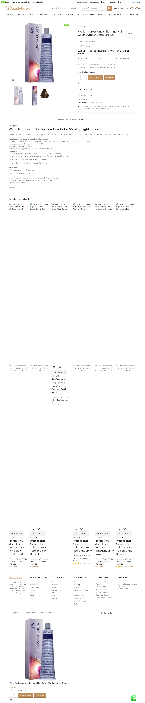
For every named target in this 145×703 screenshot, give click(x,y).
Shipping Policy (101, 589)
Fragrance (78, 582)
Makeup (77, 585)
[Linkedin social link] (107, 613)
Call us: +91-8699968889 (123, 588)
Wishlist (33, 598)
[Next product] (84, 26)
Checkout (34, 590)
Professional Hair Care (86, 109)
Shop (32, 596)
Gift (75, 604)
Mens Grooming (80, 601)
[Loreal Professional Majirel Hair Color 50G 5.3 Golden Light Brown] (126, 284)
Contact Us (34, 585)
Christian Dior (57, 593)
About (32, 582)
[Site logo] (18, 8)
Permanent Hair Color (122, 106)
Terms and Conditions (104, 592)
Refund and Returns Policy (103, 583)
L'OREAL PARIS (21, 559)
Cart (31, 593)
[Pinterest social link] (104, 613)
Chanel (54, 598)
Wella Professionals (102, 109)
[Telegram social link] (110, 613)
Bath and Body (79, 596)
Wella (130, 34)
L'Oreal (11, 559)
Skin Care (77, 593)
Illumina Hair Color (89, 106)
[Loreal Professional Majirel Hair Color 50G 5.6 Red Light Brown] (83, 284)
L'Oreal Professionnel (16, 562)
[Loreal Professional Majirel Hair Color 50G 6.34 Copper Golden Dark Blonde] (40, 284)
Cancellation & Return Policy (104, 599)
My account (34, 587)
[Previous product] (79, 26)
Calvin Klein (56, 590)
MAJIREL (12, 564)
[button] (16, 533)
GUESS (55, 596)
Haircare (77, 587)
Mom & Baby (79, 598)
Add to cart (95, 77)
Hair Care (90, 103)
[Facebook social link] (99, 613)
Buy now (109, 77)
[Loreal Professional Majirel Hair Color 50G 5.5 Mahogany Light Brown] (105, 284)
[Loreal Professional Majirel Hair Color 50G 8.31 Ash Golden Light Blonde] (19, 284)
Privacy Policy (101, 587)
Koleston (87, 41)
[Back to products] (81, 26)
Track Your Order (102, 595)
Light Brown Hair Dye (105, 106)
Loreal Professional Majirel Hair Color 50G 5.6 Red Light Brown (83, 544)
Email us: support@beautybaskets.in (128, 583)
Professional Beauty (81, 590)
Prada (54, 587)
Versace (55, 582)
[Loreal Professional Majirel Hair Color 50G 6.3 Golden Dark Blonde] (62, 284)
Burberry (55, 585)
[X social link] (101, 613)
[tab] (63, 119)
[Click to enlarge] (13, 80)
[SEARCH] (109, 8)
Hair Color (98, 103)
